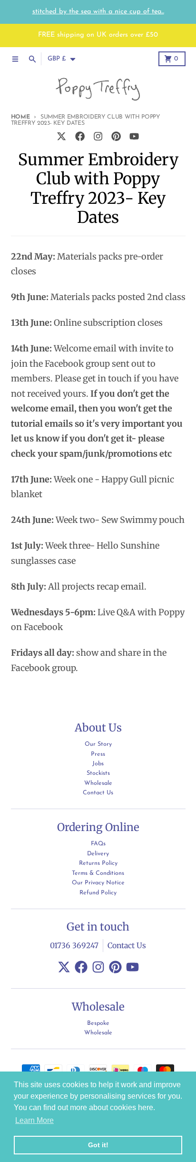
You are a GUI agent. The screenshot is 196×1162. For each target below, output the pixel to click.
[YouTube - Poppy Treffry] (134, 136)
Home (20, 117)
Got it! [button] (98, 1145)
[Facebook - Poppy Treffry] (80, 136)
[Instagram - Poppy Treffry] (98, 136)
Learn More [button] (34, 1120)
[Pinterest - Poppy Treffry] (116, 136)
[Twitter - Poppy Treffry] (62, 136)
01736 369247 (74, 945)
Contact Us (127, 945)
